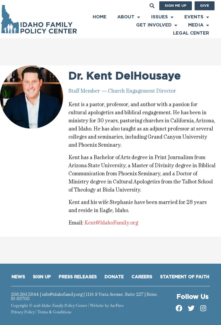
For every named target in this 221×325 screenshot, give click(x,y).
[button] (152, 5)
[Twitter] (191, 308)
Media (195, 25)
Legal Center (191, 33)
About (125, 17)
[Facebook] (179, 308)
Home (99, 17)
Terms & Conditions (54, 312)
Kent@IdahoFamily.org (111, 223)
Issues (159, 17)
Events (193, 17)
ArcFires (117, 305)
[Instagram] (203, 308)
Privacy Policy (22, 312)
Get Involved (154, 25)
